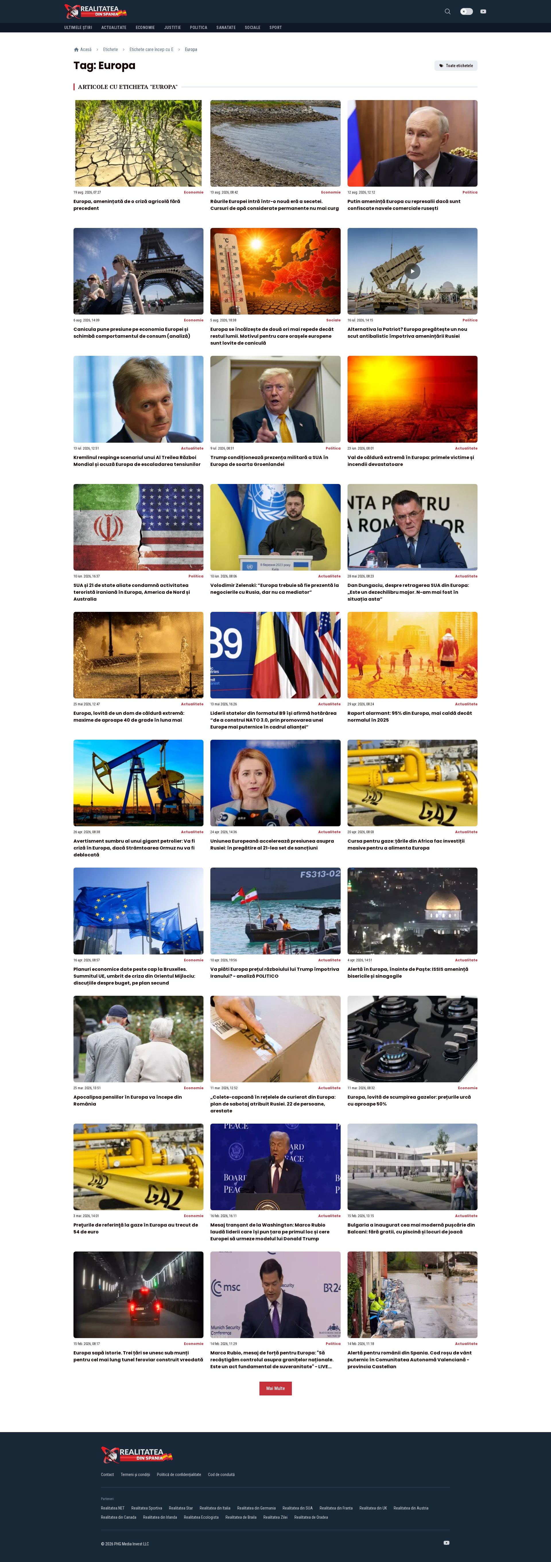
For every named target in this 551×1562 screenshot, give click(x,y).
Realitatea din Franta (336, 1508)
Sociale (333, 320)
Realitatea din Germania (256, 1508)
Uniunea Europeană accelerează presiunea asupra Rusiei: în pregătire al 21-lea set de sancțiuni (272, 844)
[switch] (466, 11)
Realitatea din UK (373, 1508)
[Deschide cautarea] (447, 11)
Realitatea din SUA (298, 1508)
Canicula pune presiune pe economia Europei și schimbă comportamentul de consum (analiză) (131, 332)
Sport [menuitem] (275, 27)
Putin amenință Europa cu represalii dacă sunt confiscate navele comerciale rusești (404, 205)
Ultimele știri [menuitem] (78, 27)
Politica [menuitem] (198, 27)
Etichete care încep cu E (151, 49)
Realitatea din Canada (118, 1517)
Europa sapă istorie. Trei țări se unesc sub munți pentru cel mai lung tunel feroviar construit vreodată (138, 1356)
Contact (107, 1474)
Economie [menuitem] (145, 27)
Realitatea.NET (113, 1508)
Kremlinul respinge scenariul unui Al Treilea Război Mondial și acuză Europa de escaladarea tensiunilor (137, 461)
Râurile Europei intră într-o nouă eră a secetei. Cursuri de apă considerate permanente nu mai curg (274, 205)
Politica (470, 192)
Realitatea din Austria (411, 1508)
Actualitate (192, 448)
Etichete (110, 49)
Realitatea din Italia (215, 1508)
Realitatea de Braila (241, 1517)
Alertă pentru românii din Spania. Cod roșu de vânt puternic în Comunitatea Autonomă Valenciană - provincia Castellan (410, 1360)
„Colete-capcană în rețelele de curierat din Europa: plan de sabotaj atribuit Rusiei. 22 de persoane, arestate (272, 1104)
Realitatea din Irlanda (160, 1517)
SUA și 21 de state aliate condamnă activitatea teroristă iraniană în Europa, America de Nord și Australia (131, 592)
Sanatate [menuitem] (226, 27)
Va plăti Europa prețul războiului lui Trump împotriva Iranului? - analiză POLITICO (274, 972)
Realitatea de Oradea (311, 1517)
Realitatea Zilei (275, 1517)
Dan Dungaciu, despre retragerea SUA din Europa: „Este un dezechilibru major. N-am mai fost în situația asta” (408, 592)
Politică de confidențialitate (179, 1474)
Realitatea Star (181, 1508)
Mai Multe (275, 1388)
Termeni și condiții (135, 1474)
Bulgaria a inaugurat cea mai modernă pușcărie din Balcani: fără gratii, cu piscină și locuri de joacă (411, 1228)
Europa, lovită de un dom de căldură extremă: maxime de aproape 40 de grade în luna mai (128, 716)
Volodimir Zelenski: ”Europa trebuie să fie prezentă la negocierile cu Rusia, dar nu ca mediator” (274, 588)
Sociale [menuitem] (252, 27)
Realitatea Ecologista (201, 1517)
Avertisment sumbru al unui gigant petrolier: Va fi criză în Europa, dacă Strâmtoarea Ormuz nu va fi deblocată (134, 848)
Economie (193, 192)
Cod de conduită (221, 1474)
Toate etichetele (459, 65)
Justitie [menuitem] (172, 27)
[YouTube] (483, 11)
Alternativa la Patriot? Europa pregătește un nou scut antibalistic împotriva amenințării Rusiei (407, 332)
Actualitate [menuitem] (114, 27)
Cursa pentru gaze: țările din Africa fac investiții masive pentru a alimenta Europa (406, 844)
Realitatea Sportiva (146, 1508)
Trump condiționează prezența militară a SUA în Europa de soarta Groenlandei (269, 461)
